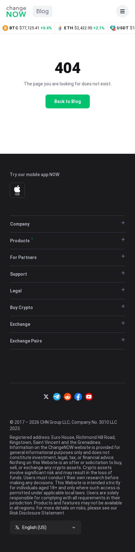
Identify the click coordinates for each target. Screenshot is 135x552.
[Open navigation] (122, 11)
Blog (42, 11)
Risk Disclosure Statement (37, 512)
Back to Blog (67, 101)
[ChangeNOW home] (16, 11)
